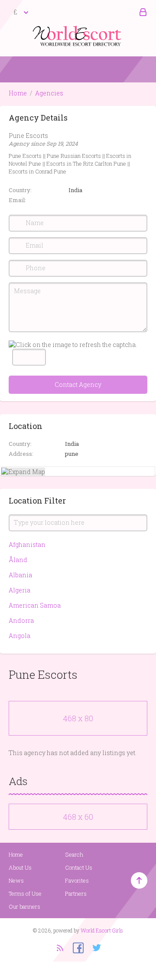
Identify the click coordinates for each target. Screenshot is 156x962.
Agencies (49, 93)
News (16, 880)
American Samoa (35, 605)
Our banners (24, 906)
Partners (76, 893)
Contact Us (78, 867)
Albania (20, 575)
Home (18, 93)
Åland (18, 560)
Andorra (21, 620)
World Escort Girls (102, 930)
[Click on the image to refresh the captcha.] (73, 344)
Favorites (77, 880)
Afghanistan (27, 544)
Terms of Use (25, 893)
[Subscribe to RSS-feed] (59, 947)
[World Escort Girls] (78, 35)
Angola (19, 636)
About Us (20, 867)
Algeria (19, 590)
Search (74, 854)
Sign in (142, 12)
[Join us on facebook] (75, 947)
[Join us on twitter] (93, 947)
